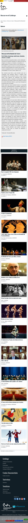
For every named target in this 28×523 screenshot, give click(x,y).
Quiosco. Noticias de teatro (8, 20)
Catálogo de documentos (7, 461)
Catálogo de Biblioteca (7, 469)
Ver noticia (3, 175)
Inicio (2, 20)
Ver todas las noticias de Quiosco (7, 451)
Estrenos (4, 463)
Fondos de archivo (6, 475)
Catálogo (6, 458)
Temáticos (6, 486)
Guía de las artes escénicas (8, 467)
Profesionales (5, 465)
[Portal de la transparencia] (18, 506)
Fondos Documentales (10, 472)
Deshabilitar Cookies (10, 520)
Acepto (25, 519)
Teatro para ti (5, 491)
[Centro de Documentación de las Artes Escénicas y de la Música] (4, 7)
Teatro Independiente (7, 492)
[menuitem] (25, 3)
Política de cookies (18, 520)
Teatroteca (6, 479)
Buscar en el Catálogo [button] (8, 15)
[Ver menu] (1, 3)
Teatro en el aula (6, 489)
